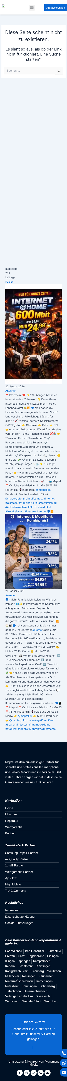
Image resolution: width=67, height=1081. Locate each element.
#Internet (48, 498)
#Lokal (47, 507)
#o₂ (36, 720)
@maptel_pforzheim (17, 498)
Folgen (9, 281)
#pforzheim (39, 729)
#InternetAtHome (39, 724)
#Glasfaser (11, 503)
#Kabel (23, 503)
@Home (37, 629)
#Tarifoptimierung (46, 503)
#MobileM (11, 729)
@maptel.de (43, 489)
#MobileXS (24, 729)
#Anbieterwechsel (16, 507)
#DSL (31, 503)
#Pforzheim (35, 507)
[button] (32, 8)
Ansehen (10, 390)
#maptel (51, 729)
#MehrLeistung (14, 511)
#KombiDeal (46, 720)
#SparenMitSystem (16, 724)
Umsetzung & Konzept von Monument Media (33, 1063)
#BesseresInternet (35, 511)
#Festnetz (37, 498)
